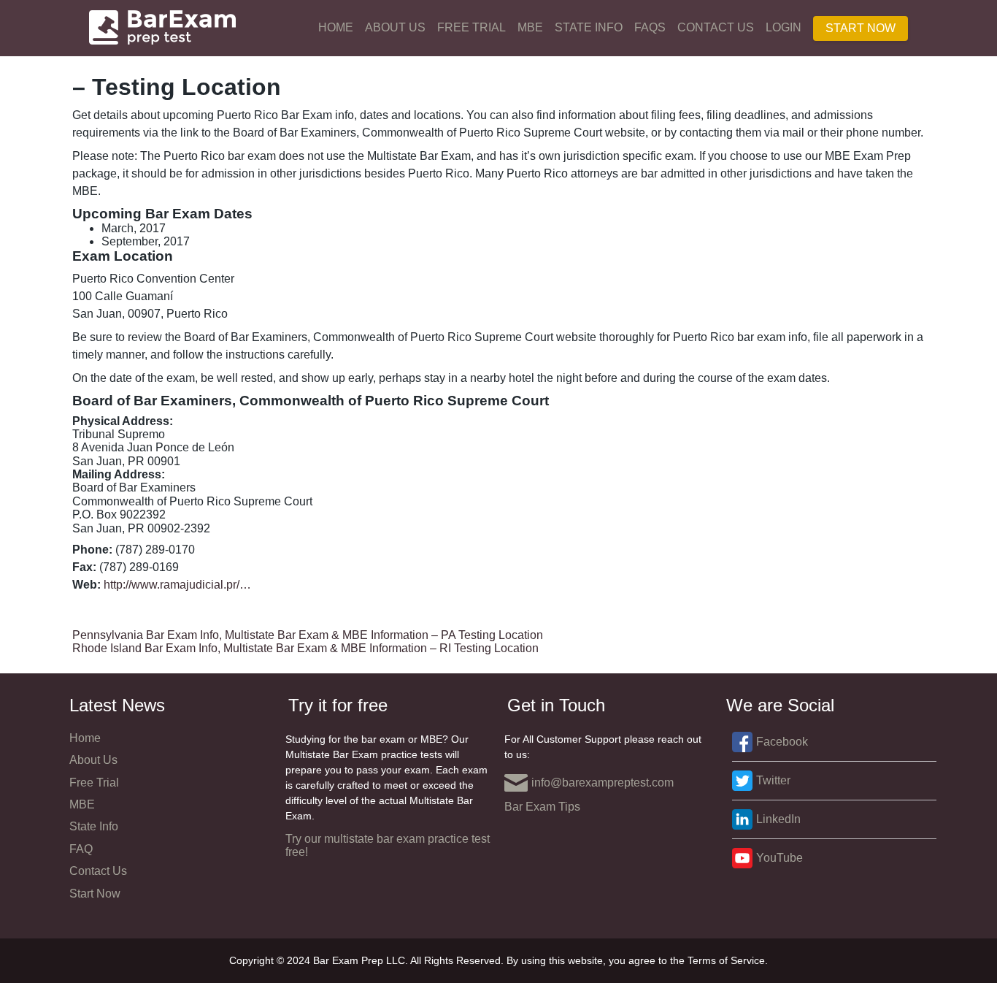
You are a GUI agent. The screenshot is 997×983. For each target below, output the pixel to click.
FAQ (81, 849)
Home (335, 27)
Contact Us (715, 27)
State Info (589, 27)
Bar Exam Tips (542, 806)
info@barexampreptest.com (602, 782)
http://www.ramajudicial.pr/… (177, 584)
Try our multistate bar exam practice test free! (387, 845)
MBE (530, 27)
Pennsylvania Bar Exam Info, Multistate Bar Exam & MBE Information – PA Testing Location (307, 635)
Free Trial (471, 27)
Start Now (860, 28)
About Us (395, 27)
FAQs (650, 27)
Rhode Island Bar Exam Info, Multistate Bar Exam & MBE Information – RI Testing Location (305, 648)
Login (783, 27)
